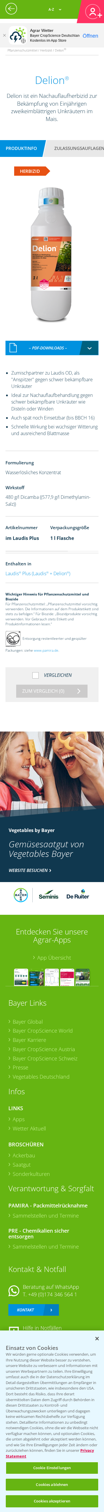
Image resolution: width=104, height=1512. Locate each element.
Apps (19, 1119)
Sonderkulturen (31, 1173)
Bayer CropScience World (43, 1030)
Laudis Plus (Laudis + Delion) (37, 573)
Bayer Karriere (29, 1039)
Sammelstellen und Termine (46, 1215)
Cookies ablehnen (52, 1484)
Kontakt (25, 1310)
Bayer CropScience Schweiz (45, 1058)
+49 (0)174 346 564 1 (52, 1294)
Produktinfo (21, 148)
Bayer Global (28, 1021)
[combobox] (52, 348)
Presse (20, 1067)
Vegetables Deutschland (41, 1076)
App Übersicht (54, 957)
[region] (52, 1421)
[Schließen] (4, 35)
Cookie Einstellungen (52, 1467)
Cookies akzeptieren (52, 1501)
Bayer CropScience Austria (44, 1049)
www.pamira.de (46, 650)
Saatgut (22, 1164)
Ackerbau (24, 1155)
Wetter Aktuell (29, 1128)
